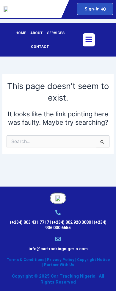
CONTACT (40, 47)
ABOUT (36, 33)
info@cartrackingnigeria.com (58, 248)
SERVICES (56, 33)
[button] (89, 39)
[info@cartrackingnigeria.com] (58, 239)
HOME (20, 33)
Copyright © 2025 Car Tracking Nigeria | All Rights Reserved (58, 279)
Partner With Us (59, 264)
